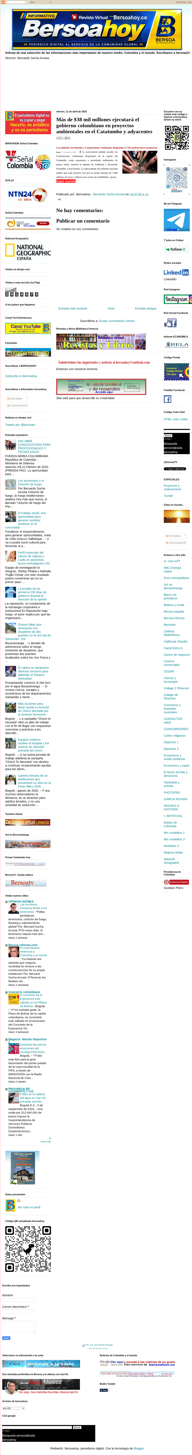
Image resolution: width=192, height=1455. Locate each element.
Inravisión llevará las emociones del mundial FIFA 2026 (33, 1048)
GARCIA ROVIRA (175, 799)
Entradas (15, 398)
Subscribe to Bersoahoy (21, 376)
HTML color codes (176, 419)
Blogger (139, 1448)
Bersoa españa (174, 611)
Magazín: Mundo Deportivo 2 (27, 1040)
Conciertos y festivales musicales (172, 708)
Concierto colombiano (24, 992)
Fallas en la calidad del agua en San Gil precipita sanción (32, 1098)
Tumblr (168, 495)
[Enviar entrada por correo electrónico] (58, 199)
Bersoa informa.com (23, 945)
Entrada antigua (145, 308)
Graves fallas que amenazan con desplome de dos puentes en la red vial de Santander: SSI (28, 632)
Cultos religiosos (175, 735)
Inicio (111, 308)
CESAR (169, 671)
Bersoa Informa (174, 618)
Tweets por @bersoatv (20, 424)
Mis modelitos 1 (174, 832)
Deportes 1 (171, 742)
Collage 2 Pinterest (176, 688)
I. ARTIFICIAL (173, 816)
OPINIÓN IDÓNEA (21, 901)
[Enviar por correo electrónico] (57, 138)
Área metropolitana (176, 578)
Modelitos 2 (171, 846)
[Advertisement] (95, 86)
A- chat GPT (172, 561)
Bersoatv (170, 624)
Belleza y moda (174, 605)
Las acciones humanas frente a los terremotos (33, 908)
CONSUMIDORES (176, 729)
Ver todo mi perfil (29, 1207)
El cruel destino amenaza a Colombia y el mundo (33, 951)
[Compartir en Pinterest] (69, 138)
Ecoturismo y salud (176, 765)
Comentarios (18, 405)
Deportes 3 (171, 748)
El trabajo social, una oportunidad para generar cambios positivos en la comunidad (25, 520)
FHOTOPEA (172, 792)
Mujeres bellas (173, 852)
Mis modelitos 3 (174, 839)
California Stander (176, 641)
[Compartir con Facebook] (66, 138)
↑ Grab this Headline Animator (97, 1348)
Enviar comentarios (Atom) (117, 321)
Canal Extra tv (173, 648)
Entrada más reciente (72, 308)
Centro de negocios (177, 654)
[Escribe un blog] (60, 138)
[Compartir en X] (63, 138)
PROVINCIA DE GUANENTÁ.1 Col (20, 1090)
